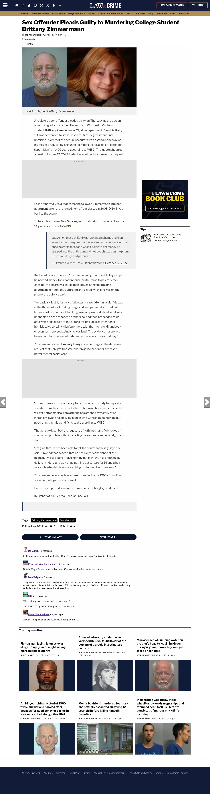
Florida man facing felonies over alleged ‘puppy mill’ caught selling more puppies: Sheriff (42, 647)
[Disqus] (79, 584)
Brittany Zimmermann (44, 520)
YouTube (198, 5)
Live (23, 13)
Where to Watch (40, 13)
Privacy (86, 773)
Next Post (207, 402)
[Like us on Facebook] (23, 7)
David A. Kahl (67, 520)
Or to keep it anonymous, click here (166, 239)
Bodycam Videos (76, 13)
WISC (91, 149)
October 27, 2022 (116, 263)
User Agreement (117, 773)
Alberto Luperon (31, 35)
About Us (48, 773)
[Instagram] (35, 7)
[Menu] (5, 5)
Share (30, 44)
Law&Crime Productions (110, 13)
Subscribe (184, 13)
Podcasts (140, 13)
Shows (91, 13)
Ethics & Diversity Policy (140, 773)
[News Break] (60, 7)
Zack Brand (109, 652)
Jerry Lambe (27, 655)
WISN (67, 226)
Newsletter (74, 773)
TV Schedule (58, 13)
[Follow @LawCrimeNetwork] (47, 7)
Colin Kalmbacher (30, 719)
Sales (173, 13)
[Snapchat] (54, 7)
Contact (159, 773)
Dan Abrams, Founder (177, 773)
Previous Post (3, 402)
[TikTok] (29, 7)
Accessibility (99, 773)
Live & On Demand (172, 5)
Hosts (130, 13)
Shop (150, 13)
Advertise (60, 773)
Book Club (162, 13)
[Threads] (41, 7)
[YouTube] (17, 7)
